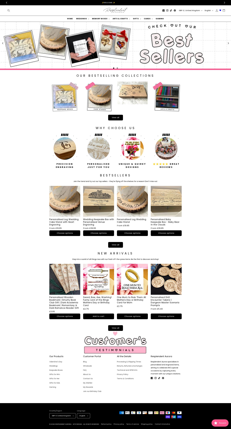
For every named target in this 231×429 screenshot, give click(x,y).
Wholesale (87, 366)
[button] (82, 19)
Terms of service (132, 424)
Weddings (81, 18)
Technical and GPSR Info (127, 370)
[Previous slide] (2, 43)
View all (115, 117)
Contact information (162, 424)
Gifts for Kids (54, 383)
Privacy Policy (122, 374)
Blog (85, 361)
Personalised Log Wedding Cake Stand (131, 220)
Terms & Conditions (125, 378)
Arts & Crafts (120, 18)
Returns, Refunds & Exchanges (129, 366)
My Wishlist (87, 383)
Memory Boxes (99, 18)
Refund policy (106, 424)
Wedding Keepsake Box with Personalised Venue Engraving (98, 222)
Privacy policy (119, 424)
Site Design (77, 424)
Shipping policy (147, 424)
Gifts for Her (54, 378)
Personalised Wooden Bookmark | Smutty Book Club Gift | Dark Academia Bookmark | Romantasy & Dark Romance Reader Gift (64, 302)
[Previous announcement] (6, 2)
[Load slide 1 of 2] (114, 68)
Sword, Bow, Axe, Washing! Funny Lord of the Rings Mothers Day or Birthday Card (97, 301)
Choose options (65, 233)
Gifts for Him (54, 374)
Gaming (52, 387)
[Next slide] (228, 43)
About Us (87, 374)
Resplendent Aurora (63, 424)
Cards (147, 18)
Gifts (136, 18)
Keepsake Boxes (56, 370)
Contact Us (88, 378)
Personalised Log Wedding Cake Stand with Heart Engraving (64, 222)
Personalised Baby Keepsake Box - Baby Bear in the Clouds (165, 222)
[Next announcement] (224, 2)
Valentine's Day (55, 361)
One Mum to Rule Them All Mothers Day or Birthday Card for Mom (131, 300)
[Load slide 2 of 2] (117, 68)
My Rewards (88, 387)
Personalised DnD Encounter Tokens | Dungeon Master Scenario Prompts (165, 301)
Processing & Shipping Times (129, 361)
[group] (115, 46)
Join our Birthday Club (92, 391)
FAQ (85, 370)
